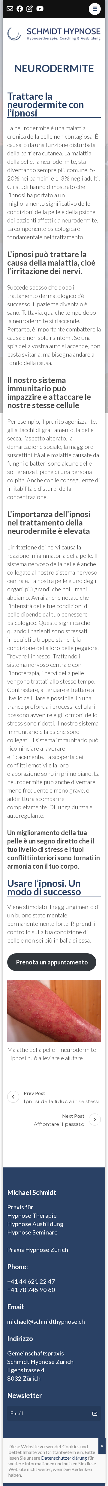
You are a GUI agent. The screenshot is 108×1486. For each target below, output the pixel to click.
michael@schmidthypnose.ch (46, 1321)
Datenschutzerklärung (64, 1458)
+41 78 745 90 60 (31, 1289)
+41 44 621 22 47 (31, 1281)
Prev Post (61, 1097)
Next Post (59, 1120)
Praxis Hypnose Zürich (37, 1249)
